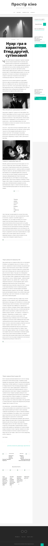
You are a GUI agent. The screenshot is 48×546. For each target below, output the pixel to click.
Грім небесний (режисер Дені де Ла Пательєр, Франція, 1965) (4, 481)
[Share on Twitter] (3, 442)
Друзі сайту (30, 536)
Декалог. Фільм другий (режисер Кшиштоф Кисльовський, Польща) (24, 458)
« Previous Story (11, 453)
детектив (9, 445)
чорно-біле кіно (26, 445)
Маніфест (17, 536)
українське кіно (25, 12)
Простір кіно (24, 4)
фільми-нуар (20, 445)
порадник (19, 12)
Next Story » (22, 453)
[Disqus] (16, 506)
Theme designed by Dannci (29, 543)
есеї (14, 12)
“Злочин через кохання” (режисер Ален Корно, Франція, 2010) (12, 481)
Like (11, 486)
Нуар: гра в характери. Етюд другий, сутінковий (16, 49)
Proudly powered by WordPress (19, 543)
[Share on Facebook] (6, 442)
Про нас (24, 536)
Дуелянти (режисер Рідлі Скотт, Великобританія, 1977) (21, 479)
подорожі (33, 12)
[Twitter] (25, 531)
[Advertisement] (40, 68)
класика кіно (14, 445)
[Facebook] (22, 531)
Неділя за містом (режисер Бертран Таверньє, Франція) (7, 458)
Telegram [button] (40, 46)
